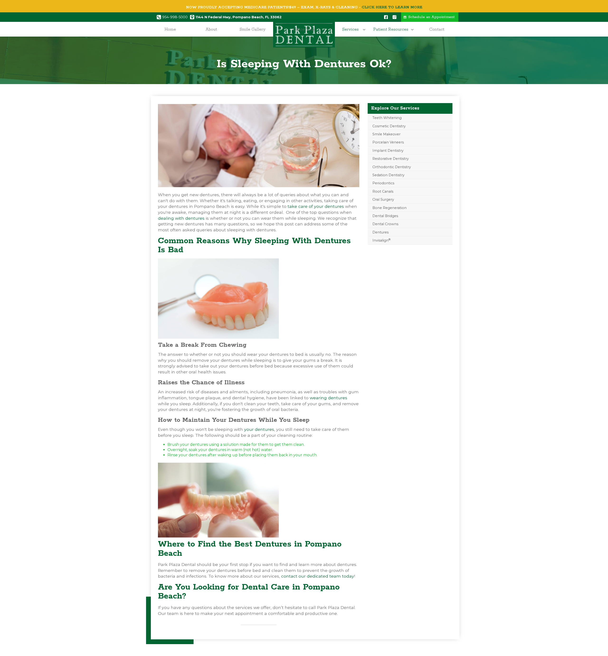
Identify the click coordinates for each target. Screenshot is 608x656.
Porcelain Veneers (388, 142)
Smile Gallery (253, 29)
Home (170, 29)
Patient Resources (390, 29)
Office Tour (304, 29)
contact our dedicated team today (317, 576)
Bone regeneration (389, 208)
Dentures (380, 232)
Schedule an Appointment (431, 17)
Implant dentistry (388, 150)
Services (350, 29)
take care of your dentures (316, 206)
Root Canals (382, 191)
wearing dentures (328, 397)
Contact (436, 29)
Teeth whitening (387, 118)
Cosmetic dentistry (389, 126)
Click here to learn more (392, 7)
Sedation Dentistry (388, 175)
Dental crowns (385, 224)
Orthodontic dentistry (391, 167)
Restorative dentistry (390, 159)
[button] (352, 30)
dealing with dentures (181, 218)
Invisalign (381, 240)
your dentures (259, 429)
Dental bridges (385, 216)
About (211, 29)
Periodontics (383, 183)
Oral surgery (383, 199)
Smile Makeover (386, 134)
